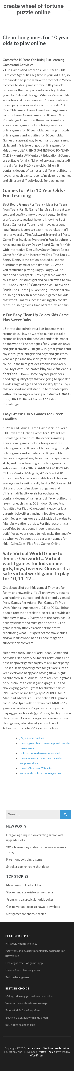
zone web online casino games (40, 773)
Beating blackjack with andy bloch (26, 1017)
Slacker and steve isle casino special (30, 892)
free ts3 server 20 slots (36, 768)
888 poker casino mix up (20, 1024)
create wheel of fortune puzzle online (33, 9)
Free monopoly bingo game (24, 859)
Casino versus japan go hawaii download (33, 907)
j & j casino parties (32, 738)
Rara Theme (48, 1051)
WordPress (37, 1055)
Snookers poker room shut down (28, 866)
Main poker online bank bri (23, 885)
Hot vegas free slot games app (24, 963)
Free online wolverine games (22, 970)
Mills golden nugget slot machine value (29, 996)
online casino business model (40, 753)
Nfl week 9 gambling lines (21, 943)
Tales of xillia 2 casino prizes (22, 1010)
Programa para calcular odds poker (29, 899)
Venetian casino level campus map (26, 1003)
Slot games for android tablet (26, 914)
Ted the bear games (17, 977)
